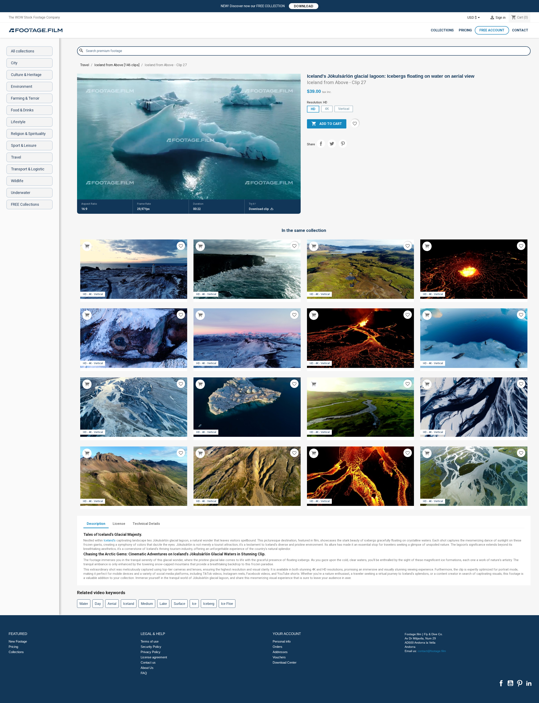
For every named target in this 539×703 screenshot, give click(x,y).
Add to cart (326, 123)
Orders (277, 646)
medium (147, 603)
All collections (22, 51)
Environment (21, 86)
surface (179, 603)
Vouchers (279, 657)
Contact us (148, 662)
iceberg (208, 603)
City (14, 63)
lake (163, 603)
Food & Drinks (22, 110)
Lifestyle (18, 122)
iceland (128, 603)
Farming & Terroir (25, 98)
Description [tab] (96, 524)
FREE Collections (25, 204)
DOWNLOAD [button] (303, 6)
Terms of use (150, 641)
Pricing (465, 30)
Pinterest (343, 143)
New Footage (18, 641)
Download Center (284, 662)
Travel (16, 157)
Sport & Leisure (23, 145)
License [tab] (119, 524)
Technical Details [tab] (146, 524)
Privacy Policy (150, 652)
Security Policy (151, 646)
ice (194, 603)
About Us (147, 668)
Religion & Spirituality (28, 133)
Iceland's (110, 540)
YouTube (510, 683)
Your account (287, 634)
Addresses (280, 652)
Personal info (282, 641)
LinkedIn (529, 683)
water (83, 603)
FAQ (144, 673)
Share (321, 143)
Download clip (259, 209)
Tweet (332, 143)
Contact (520, 30)
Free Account (491, 30)
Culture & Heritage (26, 74)
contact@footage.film (432, 651)
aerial (112, 603)
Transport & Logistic (27, 169)
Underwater (20, 192)
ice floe (227, 603)
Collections (442, 30)
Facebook (501, 683)
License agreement (154, 657)
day (98, 603)
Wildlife (17, 181)
